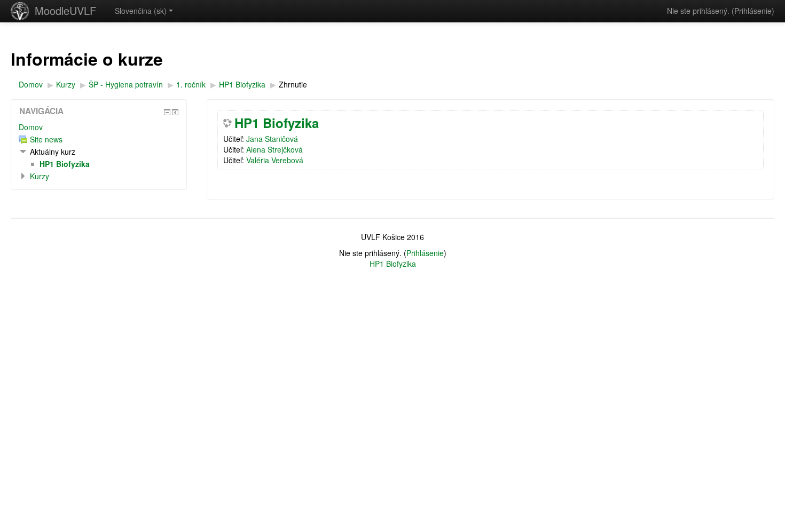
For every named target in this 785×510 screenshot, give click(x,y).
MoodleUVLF (65, 10)
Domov (31, 127)
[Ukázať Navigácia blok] (167, 112)
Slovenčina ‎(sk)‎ (141, 10)
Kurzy (39, 176)
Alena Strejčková (274, 149)
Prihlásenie (753, 10)
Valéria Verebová (274, 160)
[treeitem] (99, 127)
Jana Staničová (272, 138)
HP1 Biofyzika (276, 122)
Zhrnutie (293, 84)
